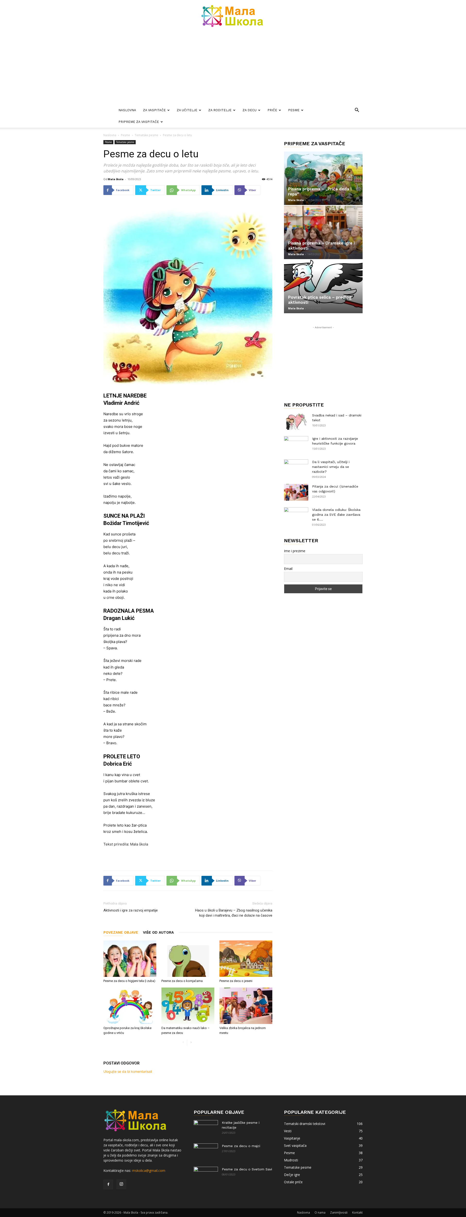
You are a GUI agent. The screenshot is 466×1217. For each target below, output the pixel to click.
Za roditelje (220, 110)
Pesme (294, 110)
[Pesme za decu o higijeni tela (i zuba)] (129, 958)
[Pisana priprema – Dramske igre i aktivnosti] (323, 232)
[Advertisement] (233, 68)
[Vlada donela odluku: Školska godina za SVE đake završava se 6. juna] (296, 515)
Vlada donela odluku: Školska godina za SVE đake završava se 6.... (336, 514)
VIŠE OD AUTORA (158, 932)
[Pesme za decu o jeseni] (245, 958)
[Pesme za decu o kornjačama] (187, 958)
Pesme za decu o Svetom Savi (247, 1169)
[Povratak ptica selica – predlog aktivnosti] (323, 286)
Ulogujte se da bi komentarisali (127, 1071)
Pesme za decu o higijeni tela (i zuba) (129, 981)
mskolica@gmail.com (148, 1170)
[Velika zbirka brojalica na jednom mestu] (245, 1006)
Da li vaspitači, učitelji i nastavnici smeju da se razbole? (331, 466)
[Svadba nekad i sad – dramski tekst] (296, 421)
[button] (357, 110)
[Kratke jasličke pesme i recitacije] (206, 1128)
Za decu (249, 110)
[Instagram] (121, 1184)
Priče (272, 110)
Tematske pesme (146, 135)
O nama (320, 1212)
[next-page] (191, 1043)
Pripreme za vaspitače (138, 122)
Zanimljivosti (339, 1212)
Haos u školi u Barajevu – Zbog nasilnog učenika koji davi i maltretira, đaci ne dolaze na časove (233, 913)
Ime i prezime (294, 551)
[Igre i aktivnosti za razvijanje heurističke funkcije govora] (296, 444)
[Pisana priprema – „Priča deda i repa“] (323, 178)
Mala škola (116, 179)
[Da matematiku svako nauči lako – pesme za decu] (187, 1006)
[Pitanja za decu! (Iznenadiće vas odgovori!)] (296, 492)
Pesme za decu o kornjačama (182, 981)
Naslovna (127, 110)
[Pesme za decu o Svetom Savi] (206, 1175)
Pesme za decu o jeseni (235, 981)
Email (288, 568)
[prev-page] (183, 1043)
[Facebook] (108, 1184)
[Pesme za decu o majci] (206, 1151)
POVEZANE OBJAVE (120, 932)
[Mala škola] (233, 16)
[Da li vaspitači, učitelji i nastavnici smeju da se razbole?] (296, 467)
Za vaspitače (154, 110)
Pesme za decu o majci (241, 1146)
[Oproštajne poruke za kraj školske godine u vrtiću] (129, 1006)
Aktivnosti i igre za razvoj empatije (130, 910)
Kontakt (357, 1212)
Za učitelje (187, 110)
